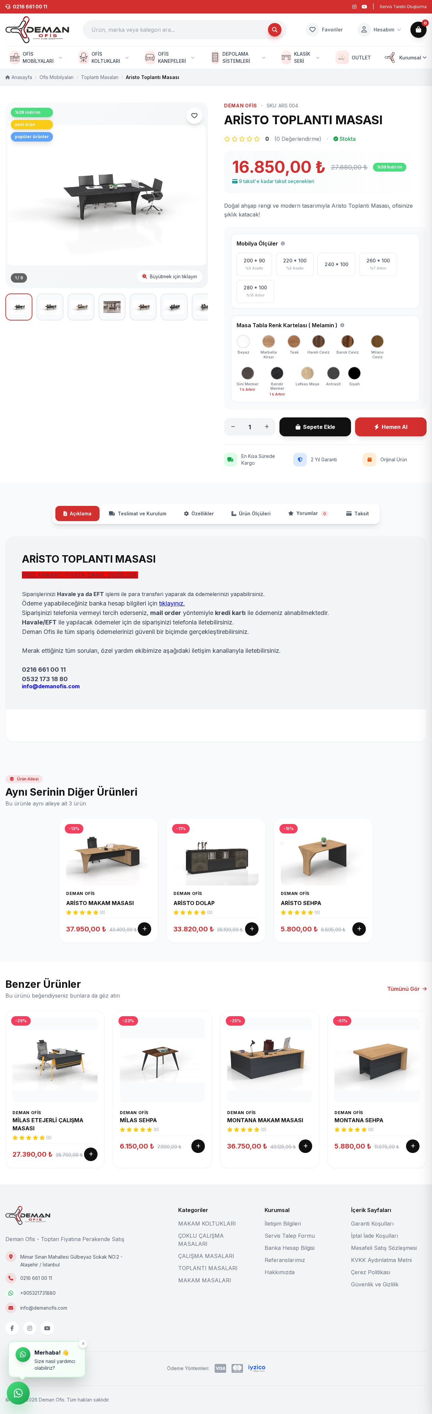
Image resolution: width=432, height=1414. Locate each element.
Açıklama (80, 513)
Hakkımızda (280, 1272)
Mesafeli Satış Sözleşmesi (384, 1247)
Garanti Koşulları (372, 1223)
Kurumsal (410, 57)
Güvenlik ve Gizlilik (375, 1284)
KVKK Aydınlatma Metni (381, 1260)
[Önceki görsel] (19, 195)
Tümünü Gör (403, 988)
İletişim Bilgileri (283, 1223)
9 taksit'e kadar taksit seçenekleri (276, 181)
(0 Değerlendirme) (297, 138)
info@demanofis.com (43, 1308)
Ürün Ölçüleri (255, 513)
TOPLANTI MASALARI (208, 1268)
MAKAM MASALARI (204, 1280)
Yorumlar (311, 513)
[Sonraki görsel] (194, 195)
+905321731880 (38, 1293)
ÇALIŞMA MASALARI (206, 1256)
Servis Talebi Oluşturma (403, 6)
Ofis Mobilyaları (56, 77)
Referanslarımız (285, 1260)
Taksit (361, 513)
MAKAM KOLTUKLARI (207, 1223)
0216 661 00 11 (36, 1278)
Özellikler (202, 513)
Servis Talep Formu (290, 1235)
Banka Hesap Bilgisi (290, 1247)
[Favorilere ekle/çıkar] (194, 116)
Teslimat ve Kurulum (142, 513)
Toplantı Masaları (99, 77)
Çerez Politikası (370, 1272)
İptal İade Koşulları (374, 1235)
